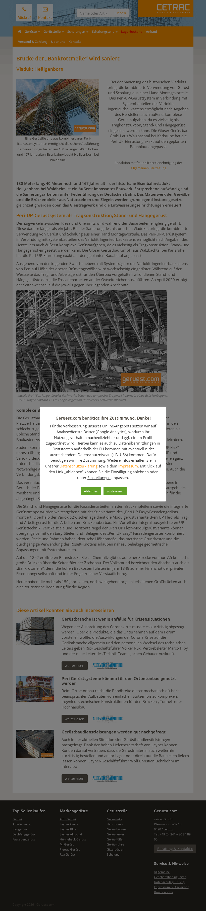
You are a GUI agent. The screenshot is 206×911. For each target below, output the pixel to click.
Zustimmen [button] (115, 491)
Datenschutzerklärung (78, 465)
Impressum (128, 465)
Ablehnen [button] (91, 491)
